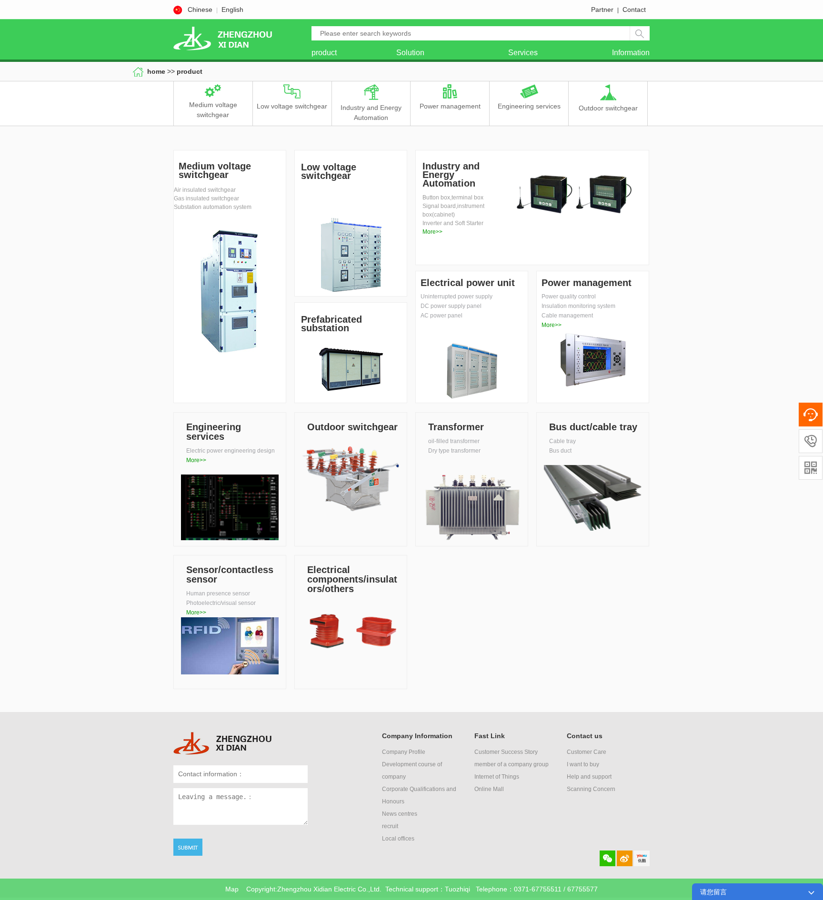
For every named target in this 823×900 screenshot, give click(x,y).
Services (523, 53)
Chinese (200, 9)
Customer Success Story (506, 752)
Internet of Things (496, 776)
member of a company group (511, 764)
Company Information (417, 736)
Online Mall (489, 789)
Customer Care (586, 752)
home (157, 71)
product (324, 53)
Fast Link (489, 736)
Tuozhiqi (457, 889)
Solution (410, 53)
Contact (634, 9)
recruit (390, 826)
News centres (399, 814)
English (232, 9)
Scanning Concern (591, 789)
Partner (602, 9)
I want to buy (583, 764)
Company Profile (403, 752)
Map (232, 889)
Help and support (589, 776)
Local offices (398, 838)
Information (631, 53)
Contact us (584, 736)
